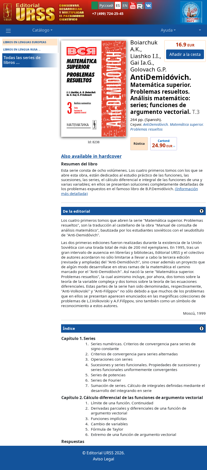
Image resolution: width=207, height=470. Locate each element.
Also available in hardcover (91, 156)
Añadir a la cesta (185, 54)
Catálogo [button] (40, 30)
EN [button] (125, 5)
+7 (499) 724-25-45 (107, 13)
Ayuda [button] (167, 30)
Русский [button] (106, 5)
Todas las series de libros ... (22, 60)
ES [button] (118, 5)
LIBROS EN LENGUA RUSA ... (22, 49)
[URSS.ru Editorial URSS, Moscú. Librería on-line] (44, 12)
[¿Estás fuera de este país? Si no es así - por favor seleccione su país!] (94, 5)
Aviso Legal (103, 459)
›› (163, 144)
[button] (132, 5)
